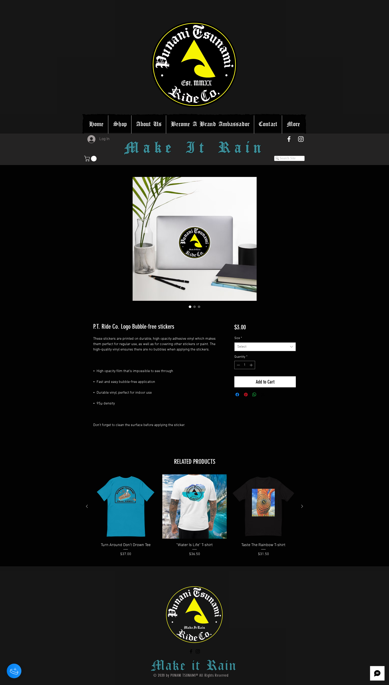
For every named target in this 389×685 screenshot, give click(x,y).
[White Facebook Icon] (289, 139)
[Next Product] (302, 506)
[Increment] (251, 365)
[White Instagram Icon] (301, 139)
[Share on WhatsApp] (254, 394)
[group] (194, 518)
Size (238, 338)
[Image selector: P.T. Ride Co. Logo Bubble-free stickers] (190, 306)
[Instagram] (198, 651)
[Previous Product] (87, 506)
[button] (91, 158)
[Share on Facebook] (237, 394)
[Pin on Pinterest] (246, 394)
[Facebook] (191, 651)
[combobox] (265, 346)
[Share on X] (263, 394)
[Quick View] (125, 506)
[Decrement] (238, 365)
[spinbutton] (245, 365)
